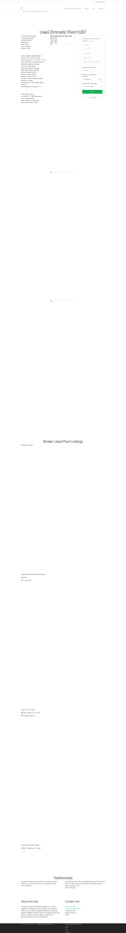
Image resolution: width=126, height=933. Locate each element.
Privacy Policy (47, 924)
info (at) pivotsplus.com (72, 908)
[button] (82, 8)
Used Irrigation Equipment (73, 924)
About (67, 927)
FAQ (66, 929)
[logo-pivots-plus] (34, 8)
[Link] (63, 511)
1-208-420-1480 (70, 906)
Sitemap (40, 924)
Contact (67, 932)
